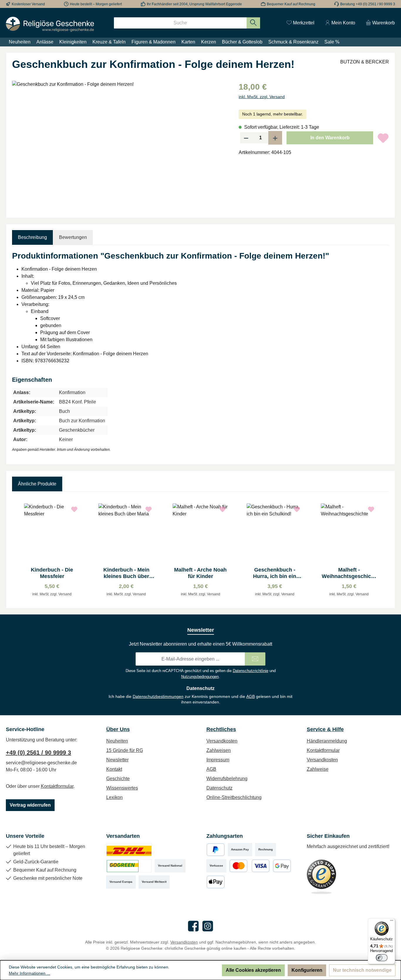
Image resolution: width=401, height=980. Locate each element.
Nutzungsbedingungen (200, 676)
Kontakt (114, 769)
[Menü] (391, 921)
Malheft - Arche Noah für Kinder (200, 573)
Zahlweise (317, 769)
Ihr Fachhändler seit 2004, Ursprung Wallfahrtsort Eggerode (194, 4)
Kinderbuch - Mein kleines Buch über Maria (126, 573)
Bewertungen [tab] (73, 237)
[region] (119, 144)
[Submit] (255, 659)
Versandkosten (221, 740)
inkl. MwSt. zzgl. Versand (262, 96)
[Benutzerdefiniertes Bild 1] (129, 849)
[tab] (32, 237)
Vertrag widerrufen (30, 805)
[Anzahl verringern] (246, 138)
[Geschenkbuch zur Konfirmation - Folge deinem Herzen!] (119, 144)
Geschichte (118, 778)
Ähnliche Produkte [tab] (37, 483)
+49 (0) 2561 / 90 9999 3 (38, 752)
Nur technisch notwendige (362, 970)
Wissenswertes (122, 787)
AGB (250, 696)
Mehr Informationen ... (29, 973)
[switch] (381, 957)
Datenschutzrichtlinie (250, 671)
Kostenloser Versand (28, 4)
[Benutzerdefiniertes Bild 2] (129, 865)
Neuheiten (117, 740)
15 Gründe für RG (124, 750)
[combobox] (180, 23)
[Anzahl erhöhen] (275, 138)
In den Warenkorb (330, 137)
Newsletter (117, 759)
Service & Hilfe (325, 729)
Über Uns (118, 729)
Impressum (217, 759)
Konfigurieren (307, 970)
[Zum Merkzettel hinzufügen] (383, 137)
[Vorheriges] (16, 549)
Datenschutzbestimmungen (158, 696)
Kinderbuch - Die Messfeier (52, 573)
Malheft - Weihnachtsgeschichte (349, 573)
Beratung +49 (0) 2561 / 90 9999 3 (367, 4)
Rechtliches (221, 729)
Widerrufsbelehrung (226, 778)
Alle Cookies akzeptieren (253, 970)
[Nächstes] (384, 549)
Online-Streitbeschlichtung (234, 797)
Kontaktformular (57, 786)
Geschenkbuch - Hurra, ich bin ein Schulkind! (274, 573)
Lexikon (114, 797)
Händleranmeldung (327, 740)
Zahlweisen (218, 750)
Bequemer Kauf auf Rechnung (291, 4)
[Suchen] (253, 23)
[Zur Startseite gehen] (50, 24)
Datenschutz (219, 787)
